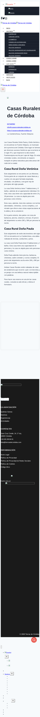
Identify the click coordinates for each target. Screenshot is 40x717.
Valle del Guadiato (15, 56)
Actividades (5, 421)
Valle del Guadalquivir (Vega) (18, 53)
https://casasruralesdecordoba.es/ (19, 130)
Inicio (8, 28)
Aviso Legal (5, 455)
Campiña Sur (12, 34)
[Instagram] (6, 18)
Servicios (9, 75)
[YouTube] (7, 399)
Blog (8, 80)
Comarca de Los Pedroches (17, 42)
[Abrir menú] (3, 89)
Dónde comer (11, 61)
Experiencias (12, 69)
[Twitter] (3, 18)
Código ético (5, 467)
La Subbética (13, 39)
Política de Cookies (8, 464)
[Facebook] (1, 18)
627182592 (11, 124)
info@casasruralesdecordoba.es (19, 127)
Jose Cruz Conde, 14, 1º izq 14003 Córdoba (11, 435)
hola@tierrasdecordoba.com (11, 442)
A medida (11, 72)
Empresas (11, 67)
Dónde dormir (11, 58)
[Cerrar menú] (1, 647)
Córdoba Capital (14, 36)
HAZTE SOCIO (10, 77)
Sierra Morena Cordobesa (17, 45)
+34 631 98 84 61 (7, 439)
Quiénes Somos (6, 412)
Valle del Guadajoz (15, 47)
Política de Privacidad (9, 458)
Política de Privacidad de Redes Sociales (16, 461)
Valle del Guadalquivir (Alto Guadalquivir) (22, 50)
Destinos (4, 415)
